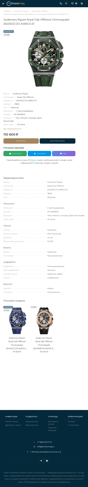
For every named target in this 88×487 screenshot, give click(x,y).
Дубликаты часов (13, 425)
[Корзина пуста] (82, 3)
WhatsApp (46, 460)
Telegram (33, 160)
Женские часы (32, 425)
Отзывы (71, 421)
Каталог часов (11, 421)
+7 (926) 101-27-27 (44, 442)
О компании (73, 425)
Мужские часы (32, 421)
